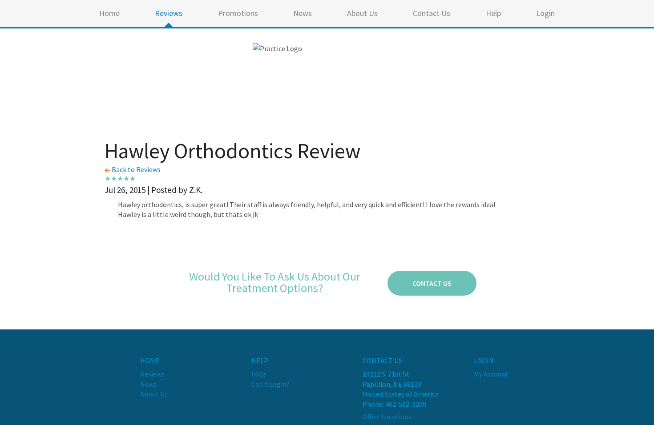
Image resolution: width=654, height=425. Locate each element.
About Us (362, 13)
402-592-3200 (405, 404)
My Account (491, 373)
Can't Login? (270, 384)
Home (109, 13)
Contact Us (431, 13)
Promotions (238, 13)
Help (493, 13)
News (302, 13)
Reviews (168, 13)
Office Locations (387, 416)
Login (545, 13)
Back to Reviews (135, 169)
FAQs (258, 373)
